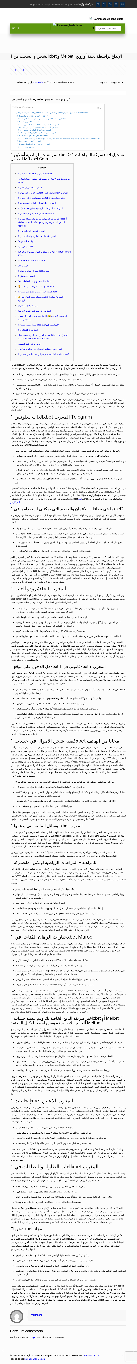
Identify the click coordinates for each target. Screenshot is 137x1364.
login (33, 1337)
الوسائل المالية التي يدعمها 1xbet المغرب (37, 130)
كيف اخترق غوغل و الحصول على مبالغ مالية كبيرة (40, 349)
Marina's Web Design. (34, 1359)
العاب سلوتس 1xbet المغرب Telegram (33, 116)
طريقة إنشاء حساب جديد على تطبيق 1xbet (37, 291)
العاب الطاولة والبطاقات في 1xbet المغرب (34, 144)
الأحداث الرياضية (25, 246)
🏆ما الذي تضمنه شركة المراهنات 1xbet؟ (36, 286)
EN (104, 4)
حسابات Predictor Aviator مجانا (32, 260)
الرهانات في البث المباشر (29, 344)
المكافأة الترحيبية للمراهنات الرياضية (34, 311)
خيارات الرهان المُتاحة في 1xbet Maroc (33, 135)
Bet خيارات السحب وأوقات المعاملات (34, 281)
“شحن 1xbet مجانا (28, 147)
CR (122, 4)
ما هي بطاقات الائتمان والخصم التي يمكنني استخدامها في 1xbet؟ (44, 119)
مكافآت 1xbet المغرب (28, 330)
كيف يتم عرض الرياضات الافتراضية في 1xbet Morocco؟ (43, 354)
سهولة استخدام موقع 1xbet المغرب (34, 271)
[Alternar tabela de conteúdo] (97, 108)
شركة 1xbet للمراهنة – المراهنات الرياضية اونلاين (39, 133)
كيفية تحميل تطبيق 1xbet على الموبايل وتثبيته (38, 324)
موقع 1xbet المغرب (27, 276)
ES (110, 4)
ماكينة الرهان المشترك (28, 305)
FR (116, 4)
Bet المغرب (23, 265)
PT (98, 4)
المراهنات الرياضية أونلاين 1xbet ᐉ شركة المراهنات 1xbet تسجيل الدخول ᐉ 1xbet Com (51, 113)
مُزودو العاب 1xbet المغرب (29, 122)
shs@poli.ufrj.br (85, 4)
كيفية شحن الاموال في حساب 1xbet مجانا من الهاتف (38, 127)
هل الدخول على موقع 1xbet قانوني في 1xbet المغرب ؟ (41, 124)
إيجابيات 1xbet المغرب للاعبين (30, 141)
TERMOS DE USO (92, 1355)
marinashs (38, 82)
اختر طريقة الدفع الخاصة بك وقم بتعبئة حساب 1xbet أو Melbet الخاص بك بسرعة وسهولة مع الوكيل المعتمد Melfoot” (62, 138)
